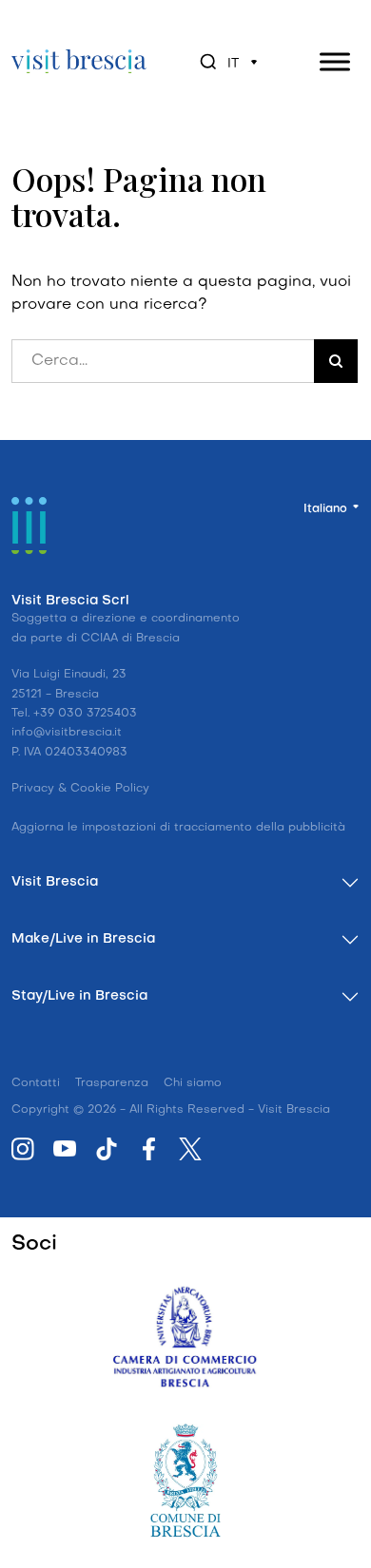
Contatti (35, 1083)
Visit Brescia (54, 882)
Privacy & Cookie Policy (80, 788)
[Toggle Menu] (335, 61)
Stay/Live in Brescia (79, 996)
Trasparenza (111, 1083)
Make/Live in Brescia (83, 939)
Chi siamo (193, 1083)
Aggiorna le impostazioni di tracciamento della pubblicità (178, 827)
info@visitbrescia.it (66, 732)
